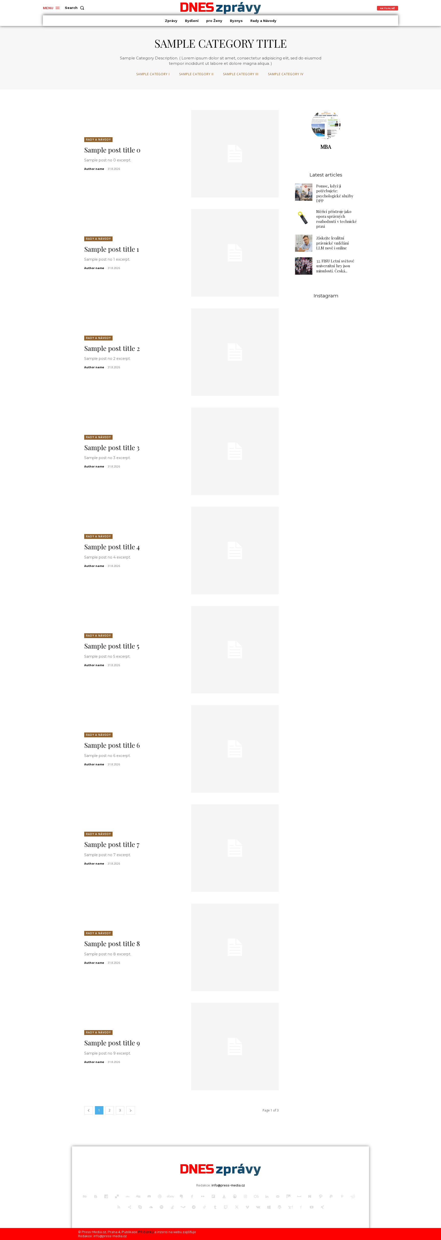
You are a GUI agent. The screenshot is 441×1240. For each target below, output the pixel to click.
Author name (94, 169)
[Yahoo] (290, 1207)
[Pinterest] (342, 1196)
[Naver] (309, 1196)
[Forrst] (224, 1196)
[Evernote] (181, 1196)
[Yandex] (300, 1207)
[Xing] (322, 1207)
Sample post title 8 (112, 943)
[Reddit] (352, 1196)
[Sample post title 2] (235, 352)
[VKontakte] (258, 1207)
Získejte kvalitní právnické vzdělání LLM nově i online (332, 242)
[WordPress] (279, 1207)
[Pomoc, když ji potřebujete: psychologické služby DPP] (303, 192)
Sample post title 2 (112, 348)
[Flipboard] (213, 1196)
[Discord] (149, 1196)
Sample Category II (196, 74)
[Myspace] (299, 1196)
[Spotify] (161, 1207)
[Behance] (84, 1196)
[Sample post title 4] (235, 550)
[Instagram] (245, 1196)
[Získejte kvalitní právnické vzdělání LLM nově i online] (303, 243)
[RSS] (118, 1207)
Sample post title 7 (112, 844)
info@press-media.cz (228, 1185)
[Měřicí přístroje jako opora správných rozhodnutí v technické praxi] (303, 217)
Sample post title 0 (112, 149)
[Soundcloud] (150, 1207)
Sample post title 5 (111, 645)
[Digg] (138, 1196)
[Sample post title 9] (235, 1046)
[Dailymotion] (106, 1196)
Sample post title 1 (111, 249)
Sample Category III (241, 74)
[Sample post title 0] (235, 153)
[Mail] (277, 1196)
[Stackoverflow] (172, 1207)
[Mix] (288, 1196)
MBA (326, 146)
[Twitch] (225, 1207)
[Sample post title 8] (235, 947)
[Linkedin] (267, 1196)
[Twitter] (236, 1207)
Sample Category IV (285, 74)
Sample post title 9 (112, 1042)
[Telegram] (193, 1207)
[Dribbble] (159, 1196)
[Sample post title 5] (235, 649)
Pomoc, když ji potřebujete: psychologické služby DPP (334, 193)
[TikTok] (204, 1207)
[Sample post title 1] (235, 253)
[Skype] (140, 1207)
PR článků (146, 1232)
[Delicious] (116, 1196)
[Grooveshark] (234, 1196)
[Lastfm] (256, 1196)
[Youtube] (311, 1207)
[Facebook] (191, 1196)
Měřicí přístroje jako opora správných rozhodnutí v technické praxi (336, 219)
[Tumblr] (215, 1207)
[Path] (320, 1196)
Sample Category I (153, 74)
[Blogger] (95, 1196)
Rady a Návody (98, 139)
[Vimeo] (247, 1207)
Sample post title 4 (112, 546)
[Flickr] (202, 1196)
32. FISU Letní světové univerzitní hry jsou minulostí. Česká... (335, 265)
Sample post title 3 (112, 447)
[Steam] (183, 1207)
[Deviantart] (127, 1196)
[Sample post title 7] (235, 848)
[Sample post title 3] (235, 451)
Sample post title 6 (112, 745)
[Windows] (268, 1207)
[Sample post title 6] (235, 749)
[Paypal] (331, 1196)
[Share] (129, 1207)
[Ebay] (170, 1196)
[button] (75, 7)
